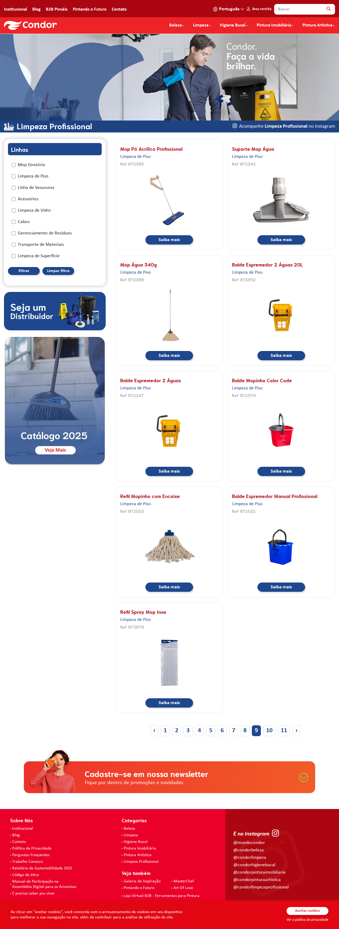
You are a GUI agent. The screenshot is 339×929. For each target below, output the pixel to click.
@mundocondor (249, 842)
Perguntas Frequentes (31, 855)
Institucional (15, 9)
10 (269, 730)
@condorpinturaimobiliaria (259, 872)
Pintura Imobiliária (274, 25)
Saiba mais (169, 239)
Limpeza (131, 835)
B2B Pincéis (57, 9)
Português (229, 9)
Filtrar (24, 271)
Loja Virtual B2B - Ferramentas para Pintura (161, 896)
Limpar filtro (58, 271)
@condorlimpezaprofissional (261, 887)
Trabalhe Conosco (27, 862)
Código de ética (25, 875)
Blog (36, 9)
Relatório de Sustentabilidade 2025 (42, 868)
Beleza (175, 25)
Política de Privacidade (31, 848)
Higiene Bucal (232, 25)
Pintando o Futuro (89, 9)
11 (284, 730)
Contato (119, 9)
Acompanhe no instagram (287, 126)
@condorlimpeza (249, 857)
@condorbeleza (248, 850)
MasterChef (183, 881)
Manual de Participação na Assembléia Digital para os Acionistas (44, 884)
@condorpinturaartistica (257, 879)
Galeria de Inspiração (142, 881)
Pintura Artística (317, 25)
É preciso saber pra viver (33, 893)
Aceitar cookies (307, 911)
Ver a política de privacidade (307, 920)
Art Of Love (183, 888)
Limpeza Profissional (141, 862)
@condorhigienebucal (254, 865)
